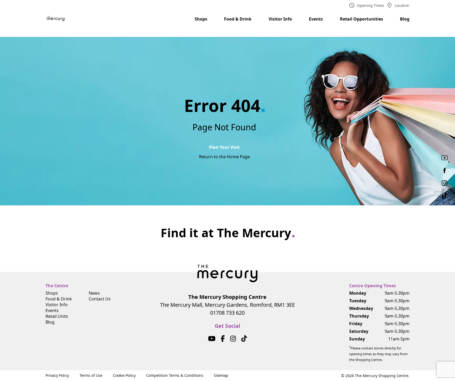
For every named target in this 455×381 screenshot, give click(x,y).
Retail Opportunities (361, 19)
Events (316, 19)
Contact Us (100, 299)
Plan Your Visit (224, 147)
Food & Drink (237, 19)
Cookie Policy (124, 375)
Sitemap (221, 375)
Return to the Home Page (224, 157)
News (94, 293)
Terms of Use (91, 375)
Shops (201, 19)
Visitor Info (280, 19)
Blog (404, 19)
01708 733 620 (227, 312)
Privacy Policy (57, 375)
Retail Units (57, 316)
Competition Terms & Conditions (174, 375)
